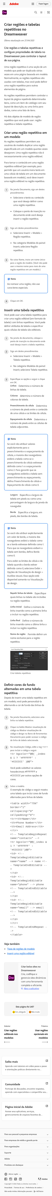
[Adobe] (14, 4)
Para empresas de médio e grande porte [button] (20, 1140)
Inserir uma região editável (20, 953)
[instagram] (10, 1179)
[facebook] (5, 1179)
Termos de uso (19, 1188)
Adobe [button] (7, 1159)
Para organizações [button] (11, 1146)
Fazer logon (43, 4)
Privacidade (8, 1188)
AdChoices (39, 1191)
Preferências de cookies (34, 1188)
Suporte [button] (7, 1153)
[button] (33, 4)
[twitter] (15, 1179)
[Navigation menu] (4, 4)
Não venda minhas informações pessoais (18, 1191)
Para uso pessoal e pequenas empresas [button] (20, 1134)
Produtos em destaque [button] (13, 1165)
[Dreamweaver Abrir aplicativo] (48, 12)
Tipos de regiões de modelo (21, 948)
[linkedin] (20, 1179)
